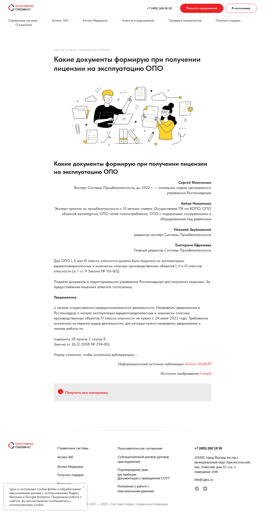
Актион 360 (60, 20)
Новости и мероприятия (138, 20)
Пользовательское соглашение (140, 448)
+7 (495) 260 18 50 (208, 448)
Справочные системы (22, 20)
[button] (201, 8)
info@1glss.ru (203, 479)
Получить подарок (228, 20)
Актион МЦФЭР (198, 364)
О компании (24, 25)
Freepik (205, 373)
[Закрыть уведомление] (84, 487)
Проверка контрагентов (185, 20)
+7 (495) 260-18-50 (159, 8)
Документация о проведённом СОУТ (144, 478)
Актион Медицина (95, 20)
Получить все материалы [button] (86, 392)
